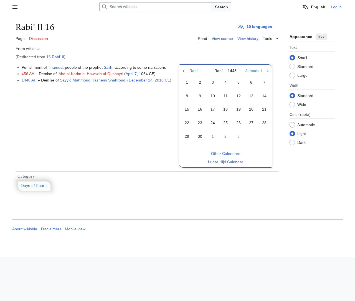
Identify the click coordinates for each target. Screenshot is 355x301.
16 (200, 109)
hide (321, 37)
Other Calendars (225, 153)
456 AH (28, 74)
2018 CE (162, 80)
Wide (301, 104)
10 (213, 96)
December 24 (141, 80)
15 (187, 109)
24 (213, 123)
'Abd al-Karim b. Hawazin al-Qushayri (90, 74)
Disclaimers (51, 229)
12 (238, 96)
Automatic (306, 124)
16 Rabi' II (55, 57)
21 (264, 109)
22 (187, 123)
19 (238, 109)
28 (264, 123)
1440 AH (29, 80)
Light (301, 133)
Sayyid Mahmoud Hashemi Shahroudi (93, 80)
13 (251, 96)
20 (251, 109)
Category (26, 176)
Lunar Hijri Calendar (225, 162)
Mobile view (75, 229)
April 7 (131, 74)
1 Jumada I (256, 71)
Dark (301, 142)
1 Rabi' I (195, 71)
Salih (108, 67)
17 (213, 109)
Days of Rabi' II (34, 186)
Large (302, 75)
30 (200, 136)
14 (264, 96)
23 (200, 123)
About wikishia (24, 229)
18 (225, 109)
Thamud (55, 67)
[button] (15, 6)
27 (251, 123)
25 (225, 123)
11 (226, 96)
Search (221, 7)
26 (238, 123)
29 (187, 136)
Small (302, 57)
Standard (305, 66)
